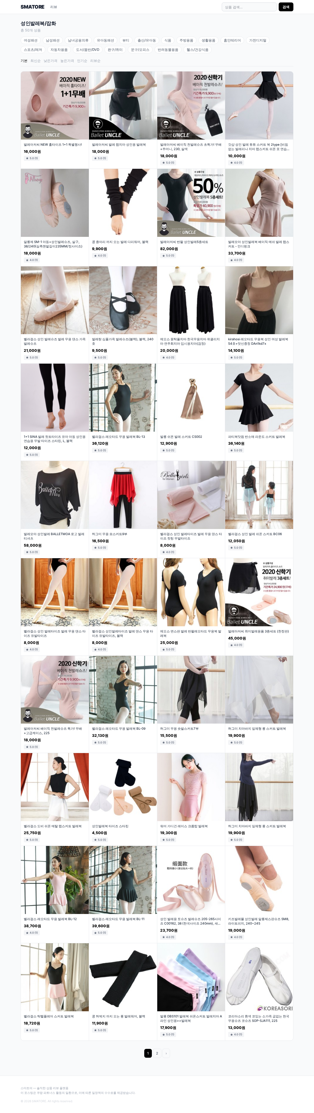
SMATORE (32, 7)
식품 (167, 40)
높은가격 (67, 60)
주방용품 (186, 40)
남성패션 (53, 40)
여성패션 (31, 40)
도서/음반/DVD (87, 49)
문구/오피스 (140, 49)
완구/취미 (115, 49)
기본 (24, 60)
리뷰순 (95, 60)
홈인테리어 (232, 40)
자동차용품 (59, 49)
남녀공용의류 (78, 40)
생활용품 (208, 40)
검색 (286, 7)
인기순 (82, 60)
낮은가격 (50, 60)
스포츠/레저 (33, 49)
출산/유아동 (147, 40)
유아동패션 (105, 40)
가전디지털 (257, 40)
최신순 (35, 60)
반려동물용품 (168, 49)
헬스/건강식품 (198, 49)
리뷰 (53, 7)
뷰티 (125, 40)
